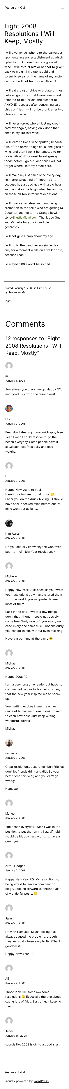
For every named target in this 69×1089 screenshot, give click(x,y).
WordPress (41, 1081)
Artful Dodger (15, 866)
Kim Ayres (12, 533)
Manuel (10, 813)
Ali (7, 978)
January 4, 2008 (15, 983)
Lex (7, 419)
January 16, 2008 (16, 1035)
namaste (11, 753)
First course (44, 288)
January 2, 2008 (15, 423)
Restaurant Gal (14, 7)
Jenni (9, 1031)
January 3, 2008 (15, 922)
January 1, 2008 (15, 380)
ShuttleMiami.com (25, 217)
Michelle (11, 576)
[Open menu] (62, 7)
